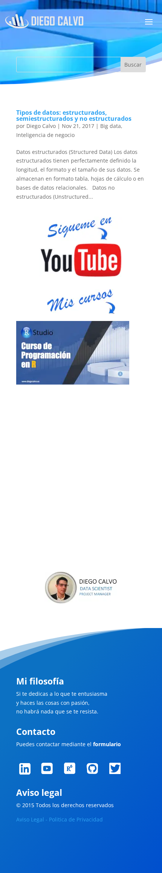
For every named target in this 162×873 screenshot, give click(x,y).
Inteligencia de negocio (45, 134)
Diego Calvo (41, 125)
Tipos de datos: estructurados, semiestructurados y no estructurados (73, 115)
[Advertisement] (81, 479)
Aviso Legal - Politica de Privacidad (59, 819)
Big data (110, 125)
